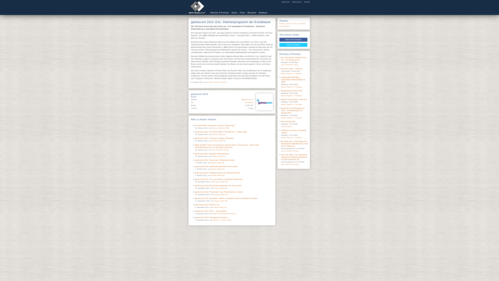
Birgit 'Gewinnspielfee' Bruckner (224, 213)
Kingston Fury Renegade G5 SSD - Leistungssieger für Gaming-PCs (293, 110)
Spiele (234, 13)
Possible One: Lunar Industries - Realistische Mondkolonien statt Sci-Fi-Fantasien (294, 143)
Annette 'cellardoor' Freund (217, 82)
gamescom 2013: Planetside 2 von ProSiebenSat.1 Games (219, 192)
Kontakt (307, 2)
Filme (242, 13)
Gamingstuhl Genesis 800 (292, 91)
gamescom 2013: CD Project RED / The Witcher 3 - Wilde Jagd (221, 132)
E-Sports (282, 23)
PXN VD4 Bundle (288, 122)
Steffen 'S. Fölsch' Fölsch (222, 220)
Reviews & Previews (220, 13)
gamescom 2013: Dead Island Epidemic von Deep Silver (218, 186)
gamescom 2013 (291, 23)
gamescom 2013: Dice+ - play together (211, 211)
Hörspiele (251, 13)
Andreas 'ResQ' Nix (219, 134)
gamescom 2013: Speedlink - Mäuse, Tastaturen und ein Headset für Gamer (226, 198)
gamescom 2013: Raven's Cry (207, 205)
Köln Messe (249, 102)
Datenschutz (297, 2)
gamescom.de (248, 99)
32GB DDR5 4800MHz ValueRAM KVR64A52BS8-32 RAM (293, 79)
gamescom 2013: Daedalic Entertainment (212, 154)
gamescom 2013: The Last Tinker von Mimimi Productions (219, 179)
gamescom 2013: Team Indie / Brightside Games (215, 160)
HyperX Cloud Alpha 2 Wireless (294, 99)
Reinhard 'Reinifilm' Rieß (220, 128)
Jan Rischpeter (286, 126)
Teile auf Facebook (293, 40)
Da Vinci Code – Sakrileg (291, 69)
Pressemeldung (284, 26)
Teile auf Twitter (293, 45)
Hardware (263, 13)
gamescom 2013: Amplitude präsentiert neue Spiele (216, 166)
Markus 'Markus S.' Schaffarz (291, 73)
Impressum (285, 2)
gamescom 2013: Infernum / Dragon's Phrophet (214, 138)
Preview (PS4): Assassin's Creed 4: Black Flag (215, 125)
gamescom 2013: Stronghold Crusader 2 (211, 217)
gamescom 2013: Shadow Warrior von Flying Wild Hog (217, 173)
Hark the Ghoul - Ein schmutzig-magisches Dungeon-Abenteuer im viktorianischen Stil (294, 157)
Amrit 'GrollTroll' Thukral (220, 150)
